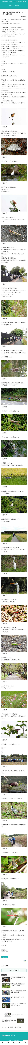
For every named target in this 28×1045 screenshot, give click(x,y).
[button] (25, 485)
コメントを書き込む (14, 970)
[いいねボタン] (3, 950)
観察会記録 (5, 957)
